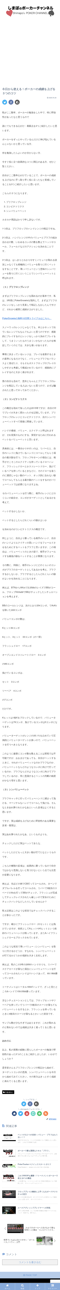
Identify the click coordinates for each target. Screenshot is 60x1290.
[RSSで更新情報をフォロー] (45, 1113)
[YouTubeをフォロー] (26, 1113)
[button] (54, 653)
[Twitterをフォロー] (20, 1113)
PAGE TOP (31, 1275)
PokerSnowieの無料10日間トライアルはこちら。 (27, 318)
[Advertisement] (30, 54)
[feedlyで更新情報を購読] (39, 1113)
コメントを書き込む (30, 1262)
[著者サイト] (14, 1113)
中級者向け (9, 1092)
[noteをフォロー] (33, 1113)
